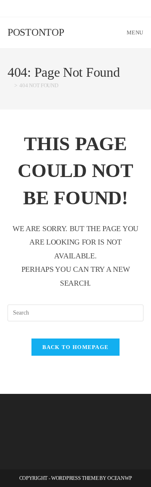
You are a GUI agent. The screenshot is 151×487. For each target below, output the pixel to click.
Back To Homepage (75, 347)
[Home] (10, 85)
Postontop (36, 32)
